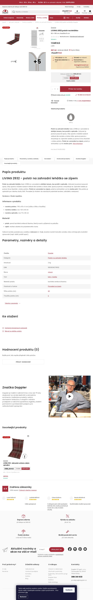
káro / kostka (52, 277)
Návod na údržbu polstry (13, 331)
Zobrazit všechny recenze (28, 490)
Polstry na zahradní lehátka (57, 258)
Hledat (13, 11)
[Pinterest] (80, 549)
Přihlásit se (56, 549)
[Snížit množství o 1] (52, 89)
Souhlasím (69, 590)
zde (26, 592)
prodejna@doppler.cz (79, 580)
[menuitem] (8, 17)
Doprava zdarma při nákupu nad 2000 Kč (14, 6)
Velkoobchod (29, 569)
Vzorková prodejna (31, 571)
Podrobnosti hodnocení (77, 36)
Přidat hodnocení (23, 362)
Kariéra (27, 576)
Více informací (78, 143)
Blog (26, 578)
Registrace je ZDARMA (81, 66)
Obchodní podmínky (55, 571)
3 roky (75, 100)
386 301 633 (76, 577)
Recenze (5, 571)
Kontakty (86, 6)
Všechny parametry (11, 303)
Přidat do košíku (75, 89)
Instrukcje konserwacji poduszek (16, 328)
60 (49, 291)
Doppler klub (52, 577)
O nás (78, 6)
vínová (50, 272)
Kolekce (51, 579)
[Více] (66, 17)
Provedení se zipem (54, 286)
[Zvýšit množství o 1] (57, 89)
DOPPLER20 (74, 78)
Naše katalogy (69, 6)
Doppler (53, 28)
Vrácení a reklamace (55, 569)
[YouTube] (85, 549)
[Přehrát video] (69, 396)
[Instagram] (75, 549)
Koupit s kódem (70, 80)
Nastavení (23, 597)
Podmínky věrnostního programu (57, 574)
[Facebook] (70, 549)
